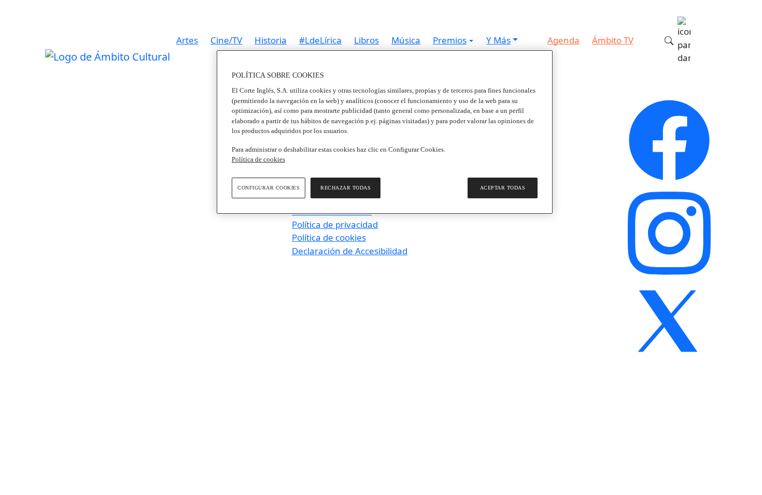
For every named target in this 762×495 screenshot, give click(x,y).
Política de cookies (329, 237)
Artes (187, 40)
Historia (271, 40)
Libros (366, 40)
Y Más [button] (498, 40)
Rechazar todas (345, 188)
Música (405, 40)
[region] (384, 132)
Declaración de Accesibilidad (349, 251)
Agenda (563, 40)
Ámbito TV (612, 40)
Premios (450, 40)
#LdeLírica (320, 40)
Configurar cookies (268, 188)
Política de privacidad (335, 224)
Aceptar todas (503, 188)
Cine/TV (226, 40)
